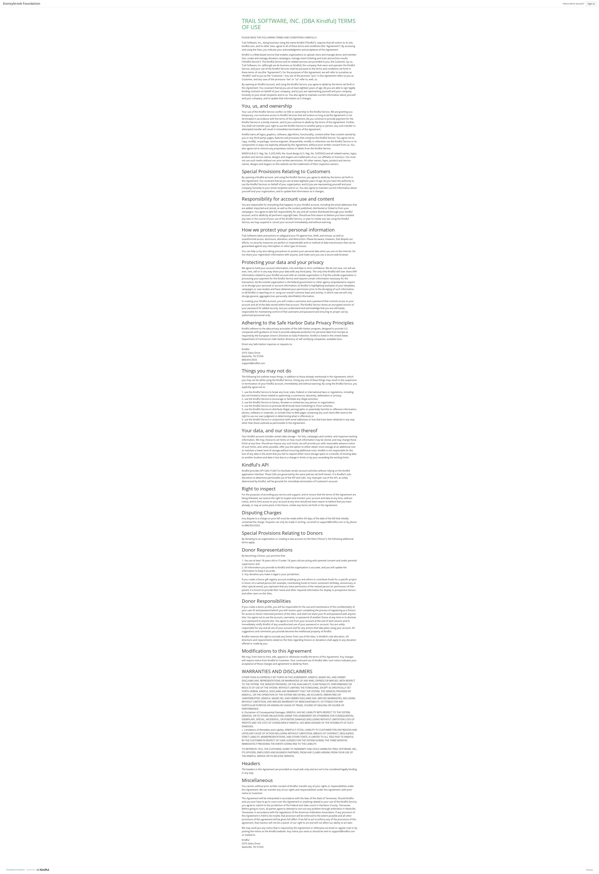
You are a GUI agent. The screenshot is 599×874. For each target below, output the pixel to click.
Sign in (591, 3)
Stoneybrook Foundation (15, 870)
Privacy (589, 870)
